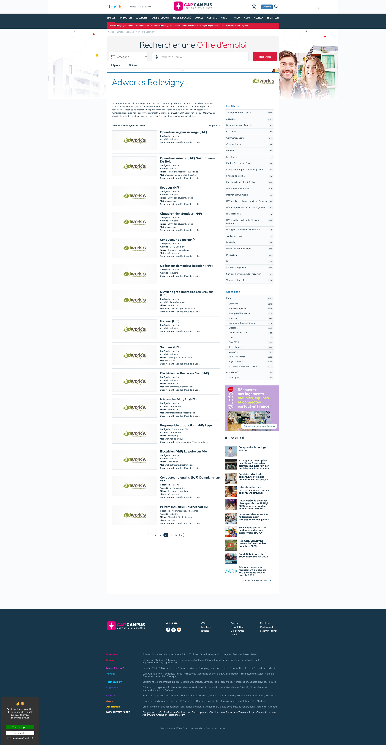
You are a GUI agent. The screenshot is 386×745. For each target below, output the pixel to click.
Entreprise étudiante (192, 706)
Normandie (250, 318)
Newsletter (145, 6)
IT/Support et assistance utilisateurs (249, 229)
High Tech (273, 17)
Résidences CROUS (237, 687)
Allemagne (250, 377)
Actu (247, 17)
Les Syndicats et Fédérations (238, 706)
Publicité (265, 623)
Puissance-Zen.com (237, 712)
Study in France (269, 630)
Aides (253, 687)
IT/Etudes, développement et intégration (249, 207)
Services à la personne (249, 267)
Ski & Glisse (223, 673)
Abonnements (163, 681)
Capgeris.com (150, 712)
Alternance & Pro (178, 654)
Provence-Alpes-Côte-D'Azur (250, 366)
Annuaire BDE (213, 706)
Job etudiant (128, 25)
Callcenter (249, 131)
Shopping (203, 668)
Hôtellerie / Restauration (249, 188)
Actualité (204, 654)
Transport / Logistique (249, 280)
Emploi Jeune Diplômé (170, 25)
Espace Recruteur (233, 25)
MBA (254, 654)
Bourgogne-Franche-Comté (250, 323)
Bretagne (250, 327)
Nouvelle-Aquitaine (250, 308)
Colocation (148, 687)
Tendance (261, 668)
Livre (251, 695)
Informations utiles (152, 689)
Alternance (155, 25)
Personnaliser (20, 732)
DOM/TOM (250, 342)
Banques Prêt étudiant (182, 701)
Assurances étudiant (232, 701)
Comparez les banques (155, 701)
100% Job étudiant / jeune (249, 112)
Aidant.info (148, 714)
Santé (175, 668)
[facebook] (109, 7)
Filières (146, 654)
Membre (256, 7)
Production (249, 255)
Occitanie (250, 352)
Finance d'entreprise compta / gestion (249, 169)
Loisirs (175, 681)
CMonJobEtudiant (142, 25)
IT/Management (249, 213)
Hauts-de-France (250, 356)
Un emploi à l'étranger (197, 25)
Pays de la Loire (250, 361)
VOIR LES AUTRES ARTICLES (257, 580)
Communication (249, 144)
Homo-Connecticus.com (262, 712)
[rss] (120, 7)
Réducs (271, 681)
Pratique (172, 676)
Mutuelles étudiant (255, 701)
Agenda (258, 17)
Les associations (170, 706)
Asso (237, 17)
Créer (145, 706)
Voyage (199, 17)
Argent (225, 17)
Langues (226, 654)
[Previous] (150, 535)
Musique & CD (188, 695)
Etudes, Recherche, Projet (249, 163)
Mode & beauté (182, 17)
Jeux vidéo (241, 695)
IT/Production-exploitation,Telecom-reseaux (249, 222)
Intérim (184, 25)
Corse (250, 337)
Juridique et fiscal (249, 236)
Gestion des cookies (215, 728)
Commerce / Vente (249, 137)
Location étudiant (215, 687)
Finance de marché (249, 175)
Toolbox (193, 654)
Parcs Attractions (185, 673)
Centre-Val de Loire (250, 332)
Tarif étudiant (160, 17)
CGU (204, 623)
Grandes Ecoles (241, 654)
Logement (141, 17)
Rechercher (265, 56)
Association (113, 706)
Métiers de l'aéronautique (249, 248)
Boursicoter (213, 701)
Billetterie (271, 695)
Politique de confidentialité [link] (20, 738)
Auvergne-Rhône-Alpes (250, 313)
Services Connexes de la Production (249, 273)
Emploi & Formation (232, 668)
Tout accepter (20, 727)
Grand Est (250, 303)
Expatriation (213, 25)
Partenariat (266, 626)
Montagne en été (206, 673)
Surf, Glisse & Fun (152, 673)
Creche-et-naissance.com (170, 714)
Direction (249, 150)
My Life (273, 668)
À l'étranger (249, 372)
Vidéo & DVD (216, 695)
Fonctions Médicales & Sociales (249, 182)
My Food (215, 668)
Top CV (178, 662)
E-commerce (249, 156)
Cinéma (229, 695)
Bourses (200, 701)
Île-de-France (250, 347)
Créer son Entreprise (240, 659)
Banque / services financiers (249, 125)
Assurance (249, 118)
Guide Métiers (160, 654)
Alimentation (241, 681)
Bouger (235, 673)
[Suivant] (181, 535)
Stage (119, 25)
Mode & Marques (161, 668)
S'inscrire (267, 7)
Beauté (146, 668)
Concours (203, 695)
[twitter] (114, 7)
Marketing (249, 242)
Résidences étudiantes (191, 687)
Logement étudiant (166, 687)
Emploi (111, 17)
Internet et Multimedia (249, 194)
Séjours (261, 673)
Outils (222, 25)
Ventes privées (188, 668)
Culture (212, 17)
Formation (125, 17)
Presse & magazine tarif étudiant (160, 695)
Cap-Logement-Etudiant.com (208, 712)
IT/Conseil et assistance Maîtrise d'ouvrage (249, 201)
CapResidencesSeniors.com (174, 712)
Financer (262, 687)
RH (249, 261)
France (249, 298)
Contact (132, 6)
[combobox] (117, 65)
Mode (229, 681)
